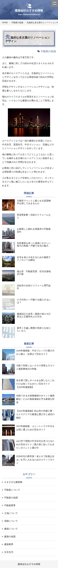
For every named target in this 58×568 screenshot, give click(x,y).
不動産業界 (9, 505)
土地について (11, 513)
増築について (11, 521)
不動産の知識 (17, 23)
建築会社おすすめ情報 (29, 564)
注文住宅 (8, 552)
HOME (5, 23)
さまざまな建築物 (13, 482)
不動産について (12, 490)
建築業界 (8, 544)
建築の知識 (9, 536)
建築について (11, 529)
